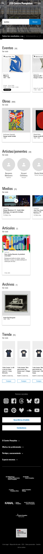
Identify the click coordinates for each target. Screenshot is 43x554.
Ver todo (5, 51)
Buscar (35, 22)
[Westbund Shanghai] (31, 504)
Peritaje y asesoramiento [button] (11, 453)
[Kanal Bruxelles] (14, 504)
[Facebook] (14, 401)
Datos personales (30, 544)
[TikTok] (37, 401)
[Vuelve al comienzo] (38, 549)
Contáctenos (21, 428)
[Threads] (21, 401)
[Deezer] (21, 411)
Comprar (8, 381)
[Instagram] (6, 401)
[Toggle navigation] (39, 3)
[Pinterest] (14, 411)
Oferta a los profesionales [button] (12, 447)
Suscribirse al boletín (21, 420)
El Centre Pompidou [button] (10, 440)
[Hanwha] (21, 517)
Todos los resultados (12, 36)
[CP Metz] (15, 492)
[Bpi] (14, 479)
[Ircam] (30, 479)
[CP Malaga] (28, 492)
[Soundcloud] (29, 411)
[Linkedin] (6, 411)
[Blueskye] (29, 401)
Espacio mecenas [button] (9, 459)
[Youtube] (37, 411)
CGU (23, 544)
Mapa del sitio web (15, 544)
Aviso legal (5, 544)
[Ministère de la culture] (21, 533)
